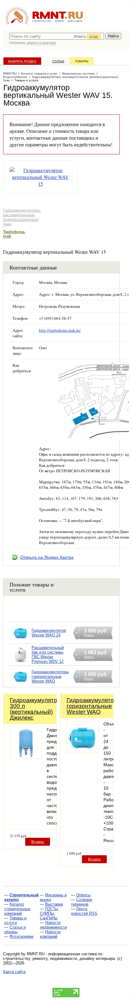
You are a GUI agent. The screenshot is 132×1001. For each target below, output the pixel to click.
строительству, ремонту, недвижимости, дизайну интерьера (59, 958)
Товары (81, 61)
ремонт (59, 20)
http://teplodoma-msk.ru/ (60, 330)
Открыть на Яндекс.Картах (47, 557)
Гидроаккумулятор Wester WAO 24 (49, 632)
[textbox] (56, 36)
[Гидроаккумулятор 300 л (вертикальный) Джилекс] (25, 757)
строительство (41, 20)
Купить (37, 841)
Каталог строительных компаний (17, 909)
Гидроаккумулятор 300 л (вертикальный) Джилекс (35, 709)
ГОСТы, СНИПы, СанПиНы (49, 913)
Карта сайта (14, 971)
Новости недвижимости (53, 925)
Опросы (83, 895)
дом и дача (75, 20)
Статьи (58, 61)
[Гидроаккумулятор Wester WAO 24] (21, 640)
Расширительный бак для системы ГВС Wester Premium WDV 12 (48, 654)
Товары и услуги (15, 920)
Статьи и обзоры (15, 929)
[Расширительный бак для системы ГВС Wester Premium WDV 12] (21, 662)
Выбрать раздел (22, 61)
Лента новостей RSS (84, 911)
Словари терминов (81, 901)
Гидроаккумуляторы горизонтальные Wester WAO (50, 676)
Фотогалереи (21, 936)
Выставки (54, 904)
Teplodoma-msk (14, 234)
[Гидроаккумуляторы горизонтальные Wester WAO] (21, 684)
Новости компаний (50, 934)
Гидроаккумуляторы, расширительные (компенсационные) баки (22, 217)
